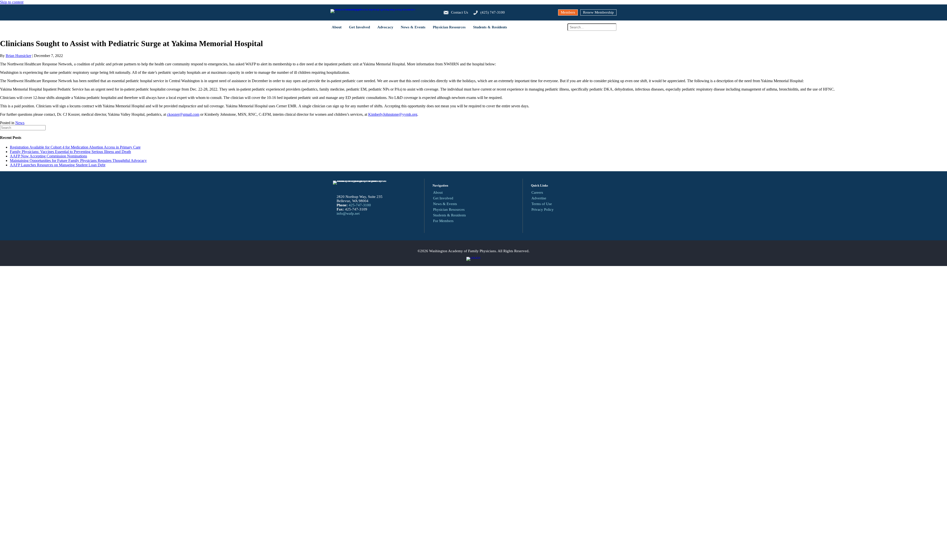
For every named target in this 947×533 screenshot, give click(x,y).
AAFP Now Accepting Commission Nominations (48, 156)
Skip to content (11, 2)
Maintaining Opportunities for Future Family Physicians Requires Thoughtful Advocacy (78, 160)
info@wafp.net (348, 213)
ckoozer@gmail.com (183, 114)
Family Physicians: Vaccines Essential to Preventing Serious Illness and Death (70, 152)
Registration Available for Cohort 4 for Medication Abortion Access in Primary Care (75, 147)
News (19, 123)
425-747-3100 (360, 205)
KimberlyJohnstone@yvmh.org (392, 114)
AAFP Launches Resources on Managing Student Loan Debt (57, 165)
